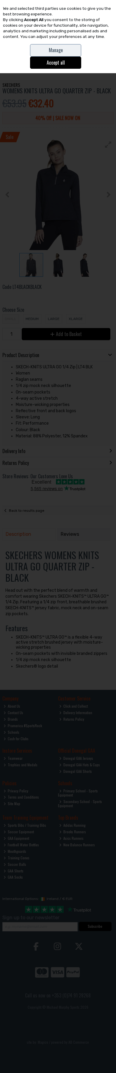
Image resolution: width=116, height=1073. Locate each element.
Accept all (56, 62)
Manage (56, 50)
